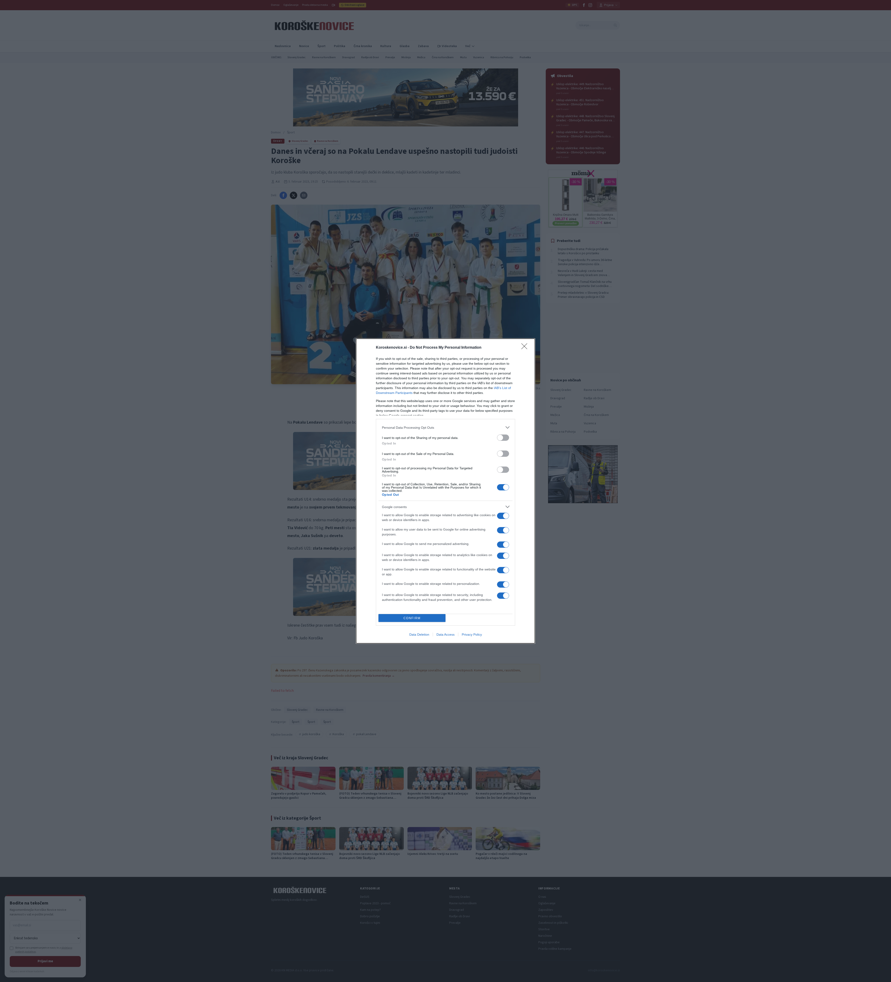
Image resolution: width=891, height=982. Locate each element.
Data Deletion (419, 634)
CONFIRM (412, 618)
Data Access (445, 634)
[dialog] (445, 491)
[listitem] (445, 427)
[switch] (503, 438)
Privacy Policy (472, 634)
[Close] (525, 347)
